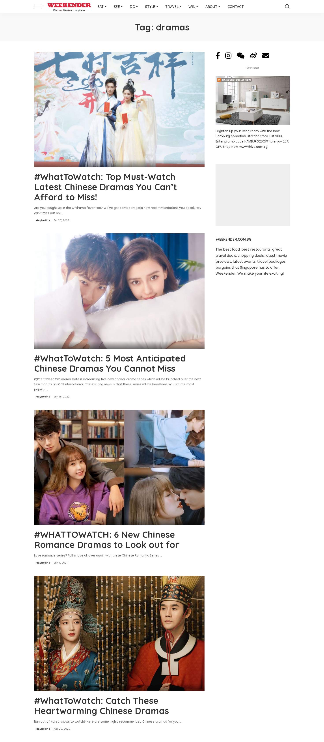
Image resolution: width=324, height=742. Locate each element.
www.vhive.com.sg (253, 146)
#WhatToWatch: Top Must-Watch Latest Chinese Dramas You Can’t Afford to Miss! (105, 186)
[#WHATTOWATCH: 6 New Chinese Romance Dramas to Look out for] (119, 467)
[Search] (287, 6)
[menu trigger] (40, 6)
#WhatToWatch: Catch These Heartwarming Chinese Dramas (101, 705)
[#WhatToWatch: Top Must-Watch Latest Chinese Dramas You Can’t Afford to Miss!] (119, 109)
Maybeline (42, 220)
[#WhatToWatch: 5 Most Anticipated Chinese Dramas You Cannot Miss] (119, 291)
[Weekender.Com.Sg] (69, 6)
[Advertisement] (253, 195)
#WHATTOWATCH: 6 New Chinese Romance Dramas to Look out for (106, 539)
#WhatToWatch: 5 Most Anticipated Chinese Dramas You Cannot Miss (110, 363)
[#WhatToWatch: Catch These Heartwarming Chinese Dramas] (119, 633)
